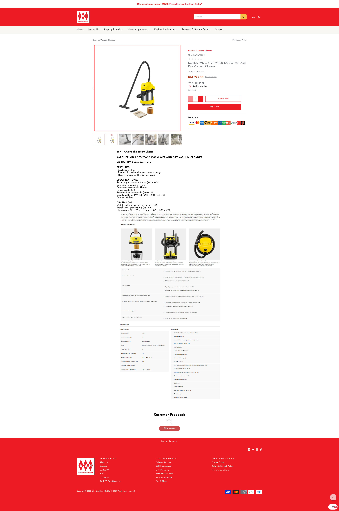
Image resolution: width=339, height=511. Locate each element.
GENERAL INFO (107, 459)
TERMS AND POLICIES (223, 459)
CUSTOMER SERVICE (166, 459)
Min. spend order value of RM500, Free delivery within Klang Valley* (169, 4)
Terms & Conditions (220, 470)
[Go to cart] (259, 17)
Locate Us (104, 478)
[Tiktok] (261, 449)
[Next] (177, 88)
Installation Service (164, 474)
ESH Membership (163, 466)
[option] (137, 88)
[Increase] (200, 99)
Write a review (169, 428)
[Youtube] (253, 449)
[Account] (253, 17)
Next (244, 40)
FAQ (102, 474)
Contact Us (105, 470)
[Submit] (243, 16)
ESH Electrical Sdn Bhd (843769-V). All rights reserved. (113, 491)
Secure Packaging (164, 478)
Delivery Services (163, 462)
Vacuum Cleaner (107, 40)
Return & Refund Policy (222, 466)
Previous (236, 40)
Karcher (191, 51)
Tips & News (161, 481)
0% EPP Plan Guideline (110, 481)
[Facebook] (249, 449)
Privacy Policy (218, 462)
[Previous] (96, 88)
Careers (103, 466)
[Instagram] (257, 449)
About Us (104, 462)
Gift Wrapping (162, 470)
